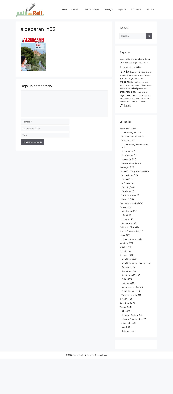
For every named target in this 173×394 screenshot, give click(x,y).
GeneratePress (101, 355)
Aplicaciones (127, 175)
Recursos (135, 9)
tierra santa (145, 98)
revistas (131, 95)
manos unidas (139, 85)
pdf (145, 89)
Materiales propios (130, 287)
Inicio (64, 9)
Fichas (124, 279)
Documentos (127, 151)
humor (141, 78)
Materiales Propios (91, 9)
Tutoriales (126, 191)
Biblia (124, 311)
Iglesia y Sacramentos (131, 319)
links (132, 85)
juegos (128, 85)
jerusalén (146, 82)
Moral (124, 327)
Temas (149, 9)
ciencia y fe (124, 67)
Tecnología (126, 187)
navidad (132, 88)
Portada (123, 251)
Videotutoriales (128, 195)
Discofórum (126, 271)
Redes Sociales (142, 92)
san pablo (139, 96)
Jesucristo (126, 323)
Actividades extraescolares (134, 263)
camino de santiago (130, 63)
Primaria (125, 219)
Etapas (120, 9)
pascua (140, 89)
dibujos (142, 72)
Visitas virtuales (133, 102)
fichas (129, 75)
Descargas (108, 9)
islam (140, 82)
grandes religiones (128, 78)
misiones (148, 85)
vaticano (122, 102)
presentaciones (128, 91)
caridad (140, 63)
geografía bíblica (145, 75)
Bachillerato (127, 211)
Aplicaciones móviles (131, 136)
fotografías (135, 75)
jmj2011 (122, 85)
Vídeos (125, 106)
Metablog (123, 243)
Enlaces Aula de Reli (129, 203)
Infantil (124, 215)
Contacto (75, 9)
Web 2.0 (125, 199)
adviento (122, 59)
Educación (122, 75)
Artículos (125, 140)
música (123, 88)
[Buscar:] (132, 36)
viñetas (142, 102)
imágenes (125, 81)
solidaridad (134, 98)
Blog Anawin (125, 128)
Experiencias (127, 155)
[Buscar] (149, 36)
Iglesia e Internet (129, 239)
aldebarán (131, 59)
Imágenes (126, 283)
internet (134, 82)
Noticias (123, 247)
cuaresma (134, 72)
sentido (127, 99)
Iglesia (122, 235)
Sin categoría (125, 303)
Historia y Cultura (129, 315)
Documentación (128, 275)
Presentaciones (128, 291)
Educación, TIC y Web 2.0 (131, 171)
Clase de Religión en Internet (135, 144)
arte (137, 59)
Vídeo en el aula (129, 295)
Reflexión (123, 299)
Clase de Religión (127, 132)
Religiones (126, 331)
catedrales (146, 63)
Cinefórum (126, 267)
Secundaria (126, 223)
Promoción (126, 159)
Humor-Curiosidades (129, 231)
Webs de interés (129, 163)
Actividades (127, 259)
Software (125, 183)
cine (131, 67)
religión (122, 95)
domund (148, 72)
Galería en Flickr (127, 227)
